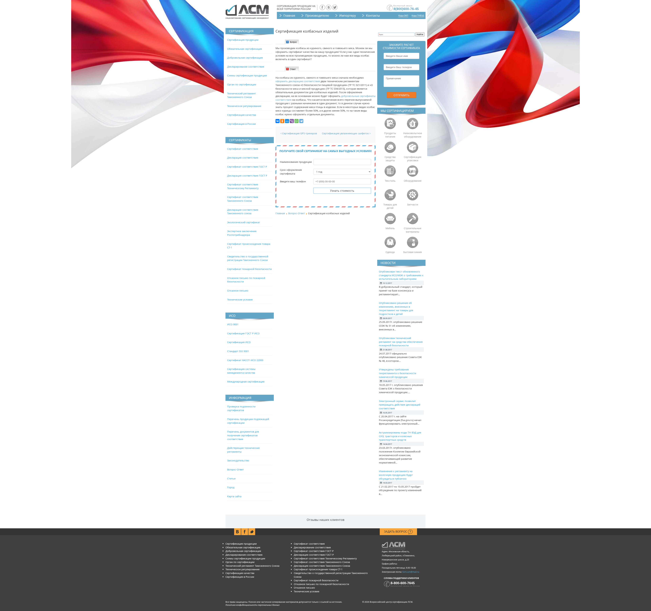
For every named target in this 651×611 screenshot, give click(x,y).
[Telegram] (301, 121)
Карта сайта (234, 496)
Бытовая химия (412, 252)
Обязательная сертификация (244, 48)
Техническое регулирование (244, 106)
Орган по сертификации (241, 84)
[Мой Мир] (287, 121)
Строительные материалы (412, 230)
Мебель (390, 228)
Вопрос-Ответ (235, 469)
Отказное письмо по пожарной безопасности (321, 584)
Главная (289, 15)
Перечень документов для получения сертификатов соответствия (243, 435)
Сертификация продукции (242, 39)
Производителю (317, 15)
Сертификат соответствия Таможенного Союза (322, 562)
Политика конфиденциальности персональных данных (252, 605)
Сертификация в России (241, 123)
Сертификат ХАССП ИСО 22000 (245, 360)
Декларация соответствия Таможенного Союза (322, 565)
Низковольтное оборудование (412, 135)
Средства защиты (390, 158)
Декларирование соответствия (245, 66)
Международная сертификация (245, 381)
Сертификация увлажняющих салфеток (346, 133)
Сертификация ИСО (239, 342)
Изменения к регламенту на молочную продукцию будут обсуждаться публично (396, 475)
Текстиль (390, 180)
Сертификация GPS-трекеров (299, 133)
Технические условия (240, 299)
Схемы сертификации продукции (247, 75)
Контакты (373, 15)
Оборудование (412, 180)
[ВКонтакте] (277, 121)
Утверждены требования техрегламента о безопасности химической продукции (397, 373)
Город (230, 487)
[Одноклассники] (282, 121)
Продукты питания (390, 135)
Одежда (390, 252)
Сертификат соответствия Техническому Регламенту (325, 558)
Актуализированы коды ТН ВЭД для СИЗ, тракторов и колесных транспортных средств (400, 436)
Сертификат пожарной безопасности (249, 269)
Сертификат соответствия (242, 148)
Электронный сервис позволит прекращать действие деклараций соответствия (399, 404)
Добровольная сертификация (245, 57)
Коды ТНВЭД (418, 15)
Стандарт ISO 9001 (238, 351)
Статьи (231, 478)
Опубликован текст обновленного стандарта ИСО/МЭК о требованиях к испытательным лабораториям (401, 275)
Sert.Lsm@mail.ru (410, 571)
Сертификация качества (241, 114)
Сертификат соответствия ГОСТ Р (247, 166)
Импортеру (347, 15)
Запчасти (412, 204)
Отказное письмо (237, 290)
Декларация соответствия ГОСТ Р (247, 175)
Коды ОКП (403, 15)
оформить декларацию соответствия (297, 81)
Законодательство (238, 460)
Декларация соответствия (242, 157)
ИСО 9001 (233, 324)
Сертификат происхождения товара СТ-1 (318, 569)
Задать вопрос (396, 531)
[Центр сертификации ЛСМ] (247, 12)
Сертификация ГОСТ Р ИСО (243, 333)
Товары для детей (390, 206)
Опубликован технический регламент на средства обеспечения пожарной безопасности (401, 341)
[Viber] (292, 121)
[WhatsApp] (296, 121)
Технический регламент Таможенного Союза (252, 565)
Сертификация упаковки (412, 158)
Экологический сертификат (243, 222)
